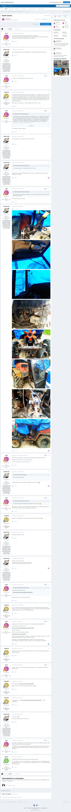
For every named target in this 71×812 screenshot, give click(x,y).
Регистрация (66, 2)
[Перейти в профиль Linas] (3, 19)
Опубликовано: (17, 33)
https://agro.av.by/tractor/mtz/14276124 (19, 634)
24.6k (7, 59)
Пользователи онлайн (32, 8)
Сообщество (4, 5)
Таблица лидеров (41, 8)
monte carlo (6, 49)
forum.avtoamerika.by (7, 2)
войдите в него (45, 779)
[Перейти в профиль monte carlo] (6, 53)
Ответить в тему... (11, 785)
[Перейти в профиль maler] (63, 23)
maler (66, 22)
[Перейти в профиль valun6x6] (6, 96)
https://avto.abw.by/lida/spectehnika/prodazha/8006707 (31, 700)
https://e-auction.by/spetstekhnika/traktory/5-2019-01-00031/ (23, 627)
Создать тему (35, 24)
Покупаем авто (15, 19)
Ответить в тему (45, 24)
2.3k (7, 42)
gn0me (6, 756)
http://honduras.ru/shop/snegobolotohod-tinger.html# (21, 562)
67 (6, 766)
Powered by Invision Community (35, 810)
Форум (6, 8)
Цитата (15, 41)
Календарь (11, 8)
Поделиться (37, 19)
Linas (9, 18)
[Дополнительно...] (49, 33)
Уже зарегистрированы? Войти (55, 2)
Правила (16, 8)
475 (7, 101)
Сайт (2, 8)
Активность (11, 5)
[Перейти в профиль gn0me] (6, 760)
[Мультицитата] (12, 41)
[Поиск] (69, 6)
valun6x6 (6, 92)
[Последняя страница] (13, 29)
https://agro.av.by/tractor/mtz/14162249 (26, 683)
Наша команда (23, 8)
